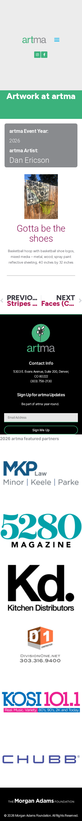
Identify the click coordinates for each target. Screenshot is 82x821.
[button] (56, 39)
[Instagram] (37, 54)
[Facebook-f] (44, 54)
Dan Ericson (29, 160)
